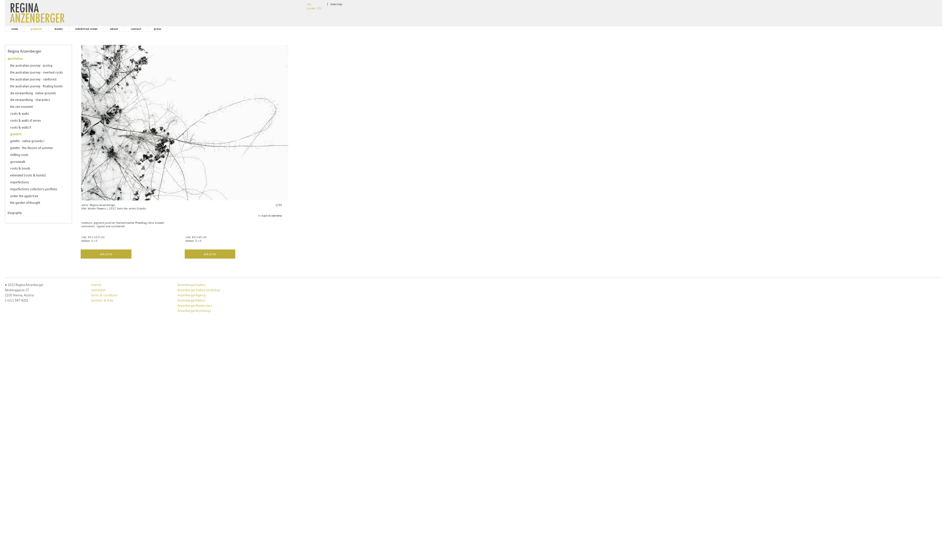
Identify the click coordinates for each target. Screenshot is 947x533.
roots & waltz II (20, 127)
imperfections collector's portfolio (33, 189)
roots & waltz (19, 113)
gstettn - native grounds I (27, 141)
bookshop (336, 4)
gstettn (16, 134)
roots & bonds (20, 168)
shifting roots (19, 155)
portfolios (15, 58)
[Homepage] (37, 12)
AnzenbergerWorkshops (194, 311)
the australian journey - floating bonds (36, 86)
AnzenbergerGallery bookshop (199, 290)
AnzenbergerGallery (191, 285)
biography (15, 213)
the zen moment (21, 107)
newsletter (98, 290)
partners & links (102, 300)
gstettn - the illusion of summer (31, 148)
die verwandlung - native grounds (33, 93)
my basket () (314, 6)
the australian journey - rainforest (33, 79)
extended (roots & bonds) (28, 175)
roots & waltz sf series (25, 120)
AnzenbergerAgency (192, 295)
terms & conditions (104, 295)
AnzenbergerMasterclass (195, 305)
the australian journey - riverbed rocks (36, 72)
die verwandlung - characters (30, 100)
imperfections (19, 182)
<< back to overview (270, 215)
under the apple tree (24, 196)
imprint (96, 285)
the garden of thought (25, 203)
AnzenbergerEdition (191, 300)
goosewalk (17, 162)
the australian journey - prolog (31, 65)
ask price (106, 254)
